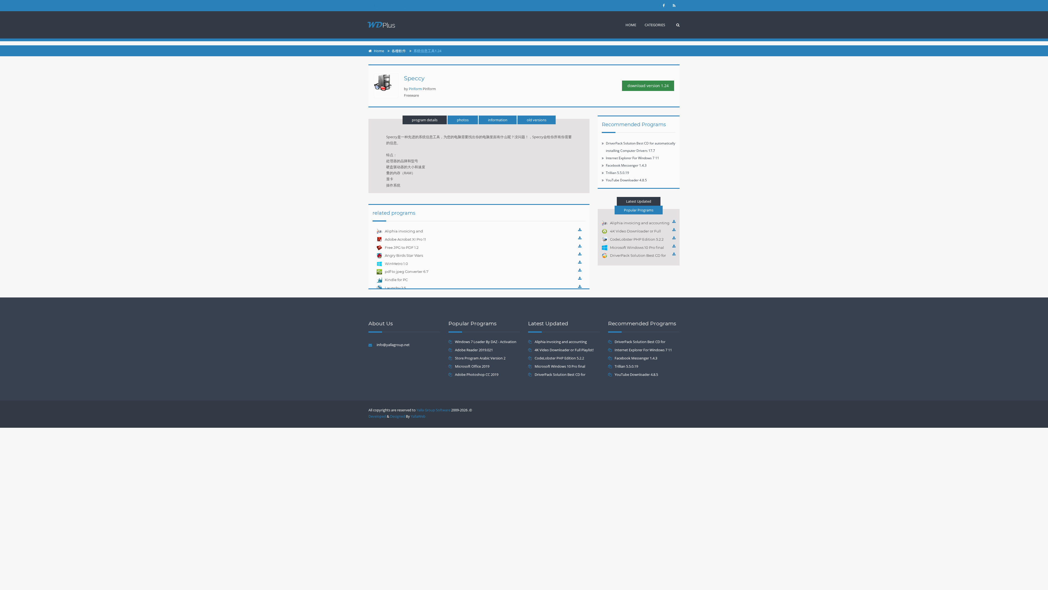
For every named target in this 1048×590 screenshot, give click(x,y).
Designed (397, 416)
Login (378, 5)
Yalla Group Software (433, 410)
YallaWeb (418, 416)
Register (402, 5)
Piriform (415, 88)
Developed (377, 416)
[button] (655, 25)
